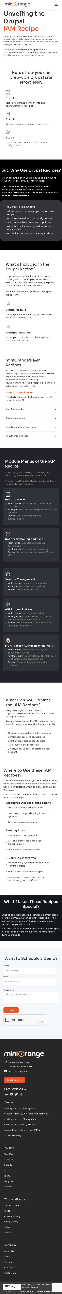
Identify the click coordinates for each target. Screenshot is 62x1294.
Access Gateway (12, 1135)
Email (6, 976)
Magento (9, 1181)
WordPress (10, 1154)
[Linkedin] (6, 1094)
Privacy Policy (11, 1291)
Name (6, 966)
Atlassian (9, 1159)
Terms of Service (25, 1291)
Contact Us (13, 1080)
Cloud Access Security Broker (19, 1124)
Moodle (8, 1186)
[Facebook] (21, 1094)
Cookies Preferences (44, 1291)
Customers (10, 1267)
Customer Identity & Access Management (26, 1113)
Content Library (12, 1216)
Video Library (11, 1221)
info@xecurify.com (18, 1071)
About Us (9, 1251)
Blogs (7, 1210)
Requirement (9, 990)
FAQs (7, 1227)
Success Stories (12, 1205)
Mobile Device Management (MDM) (22, 1130)
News (7, 1256)
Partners (8, 1262)
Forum (7, 1232)
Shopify (8, 1165)
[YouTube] (11, 1094)
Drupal (7, 1170)
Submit (11, 1010)
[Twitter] (16, 1094)
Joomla (8, 1175)
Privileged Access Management (20, 1119)
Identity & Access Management (20, 1108)
